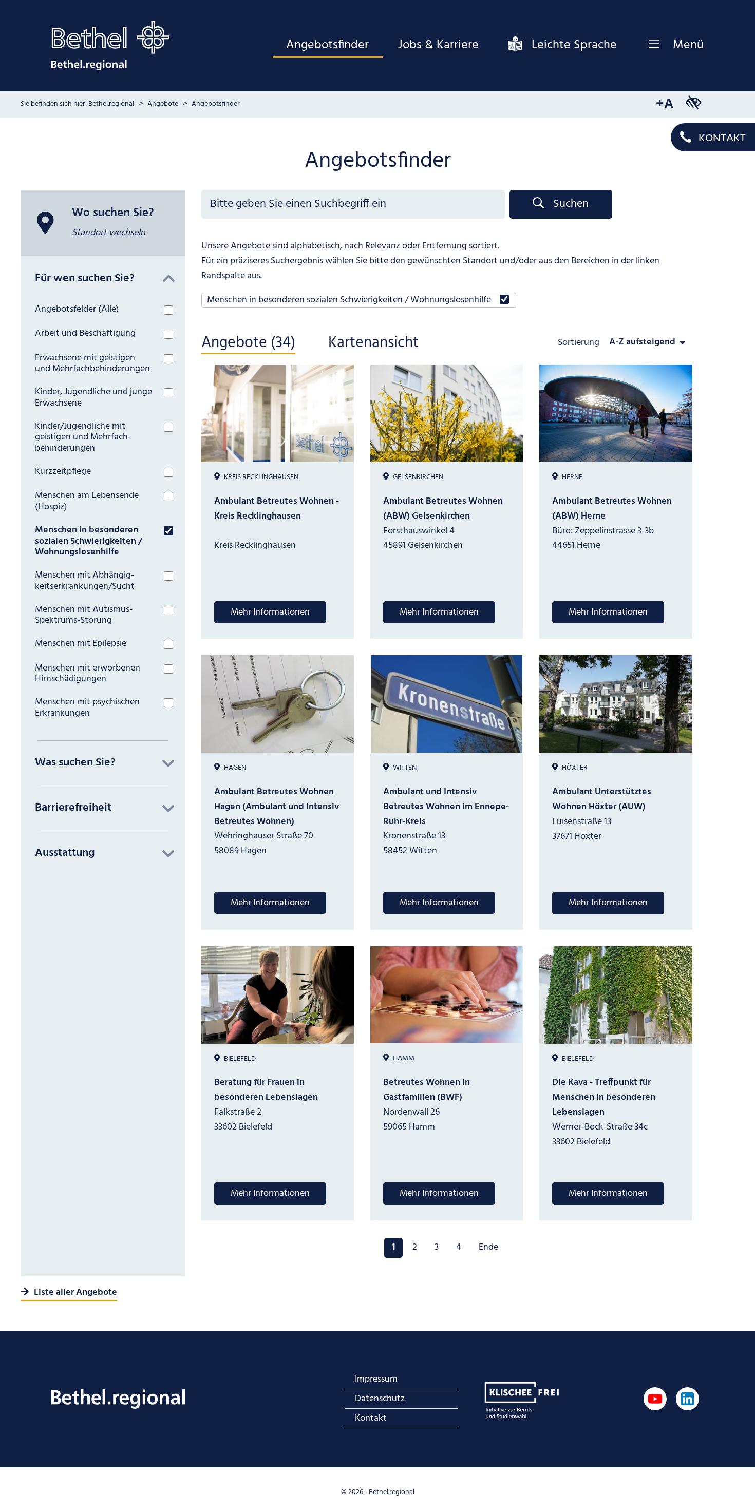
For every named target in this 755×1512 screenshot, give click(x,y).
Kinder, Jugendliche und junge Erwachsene (93, 398)
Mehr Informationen (270, 612)
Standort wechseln (108, 233)
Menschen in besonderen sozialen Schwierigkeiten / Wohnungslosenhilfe (88, 541)
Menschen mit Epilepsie (80, 643)
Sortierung (579, 342)
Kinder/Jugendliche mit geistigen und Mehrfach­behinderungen (83, 437)
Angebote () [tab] (248, 344)
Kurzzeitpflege (63, 471)
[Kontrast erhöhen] (693, 104)
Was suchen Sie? (75, 763)
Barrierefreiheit (73, 808)
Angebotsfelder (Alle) (77, 309)
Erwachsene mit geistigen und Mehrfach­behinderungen (92, 364)
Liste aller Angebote (75, 1292)
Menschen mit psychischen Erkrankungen (87, 708)
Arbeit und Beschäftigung (85, 333)
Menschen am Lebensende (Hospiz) (87, 501)
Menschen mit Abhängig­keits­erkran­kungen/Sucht (85, 581)
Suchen (571, 204)
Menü (688, 45)
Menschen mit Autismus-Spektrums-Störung (84, 615)
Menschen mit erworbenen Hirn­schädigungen (87, 674)
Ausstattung (65, 853)
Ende (488, 1247)
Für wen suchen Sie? (85, 279)
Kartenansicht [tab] (373, 344)
